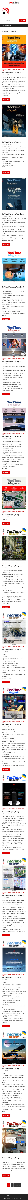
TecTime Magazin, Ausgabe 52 (12, 566)
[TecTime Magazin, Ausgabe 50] (14, 704)
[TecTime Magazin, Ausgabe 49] (14, 791)
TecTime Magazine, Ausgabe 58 (13, 214)
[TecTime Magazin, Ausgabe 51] (14, 629)
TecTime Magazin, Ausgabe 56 (12, 362)
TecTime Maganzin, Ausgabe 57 (13, 287)
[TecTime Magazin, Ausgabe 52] (14, 545)
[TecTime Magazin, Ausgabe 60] (14, 52)
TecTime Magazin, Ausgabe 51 (12, 649)
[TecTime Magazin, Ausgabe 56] (14, 341)
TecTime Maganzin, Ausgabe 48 (13, 895)
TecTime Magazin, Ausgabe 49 (12, 812)
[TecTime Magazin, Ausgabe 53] (14, 494)
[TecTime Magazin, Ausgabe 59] (14, 122)
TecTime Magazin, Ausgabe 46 (12, 1069)
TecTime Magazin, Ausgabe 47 (12, 977)
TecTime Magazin (15, 69)
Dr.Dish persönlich (6, 69)
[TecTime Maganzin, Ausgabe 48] (14, 875)
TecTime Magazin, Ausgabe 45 (12, 1158)
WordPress (12, 1198)
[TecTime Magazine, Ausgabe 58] (14, 195)
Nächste (17, 1185)
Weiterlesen (6, 99)
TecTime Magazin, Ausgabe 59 (12, 142)
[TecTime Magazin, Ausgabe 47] (14, 957)
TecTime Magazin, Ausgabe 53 (12, 515)
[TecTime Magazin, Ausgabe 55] (14, 416)
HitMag (19, 1198)
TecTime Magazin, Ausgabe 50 (12, 724)
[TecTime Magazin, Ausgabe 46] (14, 1048)
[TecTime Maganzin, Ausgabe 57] (14, 267)
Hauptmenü (8, 25)
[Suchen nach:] (16, 20)
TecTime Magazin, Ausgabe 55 (12, 436)
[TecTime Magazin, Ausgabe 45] (14, 1137)
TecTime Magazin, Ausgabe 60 (12, 72)
